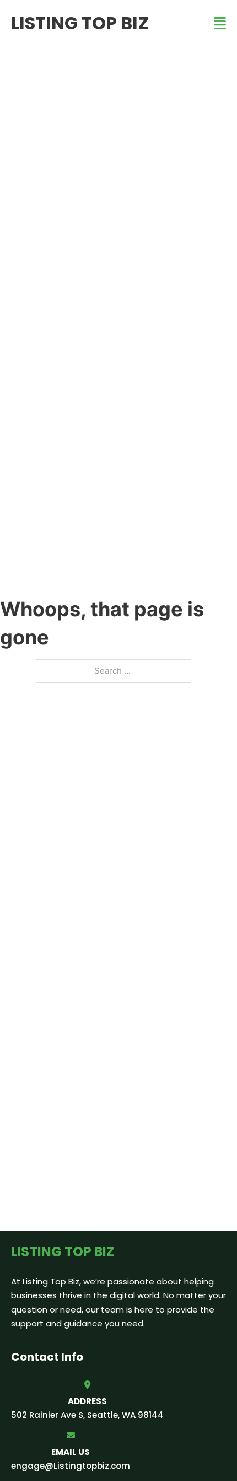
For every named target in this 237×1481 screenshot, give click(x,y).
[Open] (220, 23)
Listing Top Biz (80, 22)
